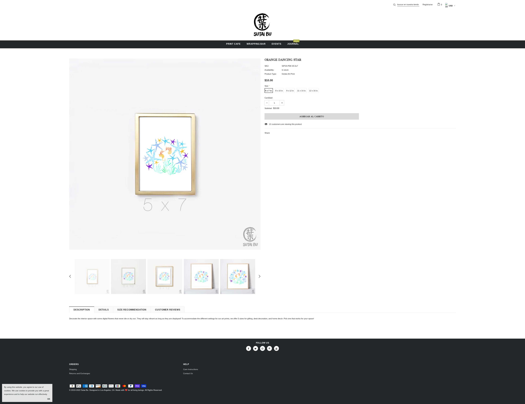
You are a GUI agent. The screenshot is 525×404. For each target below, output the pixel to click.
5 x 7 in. (268, 91)
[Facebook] (248, 348)
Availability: (269, 70)
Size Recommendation (131, 310)
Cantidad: (269, 98)
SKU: (267, 66)
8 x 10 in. (279, 91)
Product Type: (271, 74)
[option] (164, 154)
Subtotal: (268, 108)
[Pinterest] (269, 348)
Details (104, 310)
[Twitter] (255, 348)
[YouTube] (276, 348)
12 (270, 124)
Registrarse (428, 4)
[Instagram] (262, 348)
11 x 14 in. (301, 91)
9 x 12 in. (290, 91)
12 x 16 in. (313, 91)
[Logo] (262, 24)
